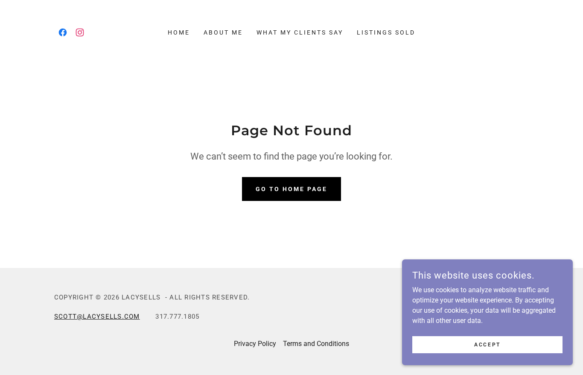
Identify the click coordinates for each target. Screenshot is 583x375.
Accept (487, 344)
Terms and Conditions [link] (316, 344)
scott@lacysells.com (97, 316)
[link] (62, 32)
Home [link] (179, 32)
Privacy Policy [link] (255, 344)
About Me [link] (223, 32)
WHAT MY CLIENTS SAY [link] (300, 32)
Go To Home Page (291, 189)
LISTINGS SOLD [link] (386, 32)
